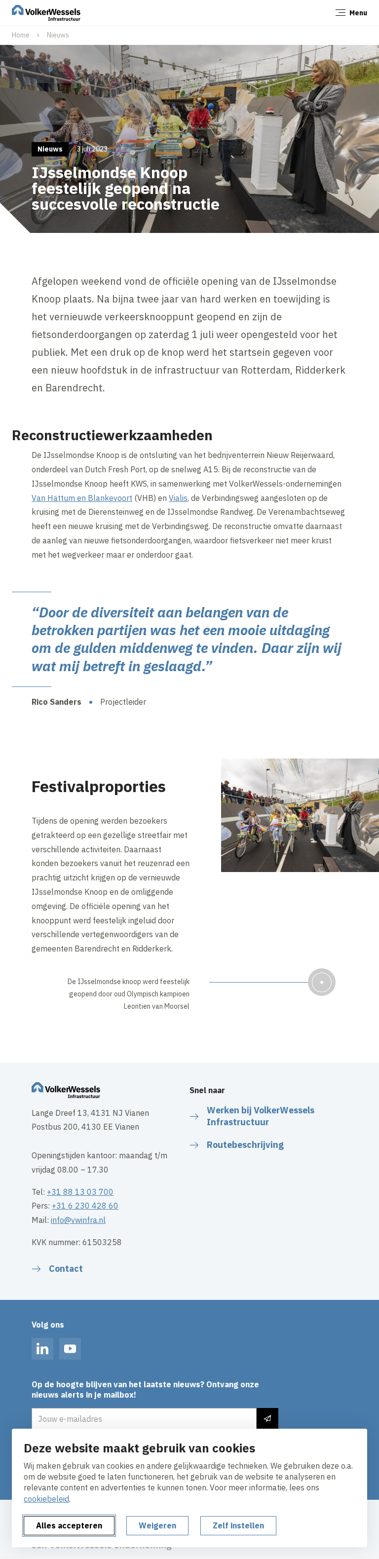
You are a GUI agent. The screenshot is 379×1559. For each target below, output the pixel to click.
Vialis (178, 498)
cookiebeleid (46, 1499)
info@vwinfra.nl (78, 1220)
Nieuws (58, 35)
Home (21, 35)
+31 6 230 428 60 (85, 1206)
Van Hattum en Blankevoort (82, 498)
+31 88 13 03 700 (80, 1192)
